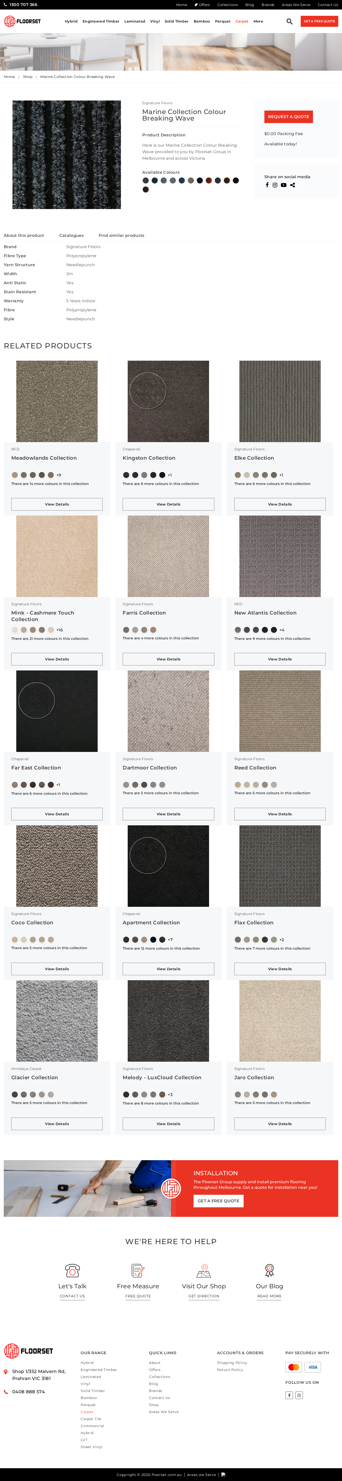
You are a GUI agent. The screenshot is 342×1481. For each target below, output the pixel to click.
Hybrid (71, 21)
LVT (84, 1440)
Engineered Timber (101, 21)
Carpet (242, 21)
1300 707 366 (23, 4)
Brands (268, 5)
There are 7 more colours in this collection (272, 948)
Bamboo (202, 21)
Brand (10, 246)
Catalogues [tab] (71, 235)
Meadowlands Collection (44, 458)
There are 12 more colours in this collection (161, 948)
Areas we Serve (201, 1474)
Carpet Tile (91, 1419)
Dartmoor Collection (150, 768)
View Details (57, 504)
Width (10, 273)
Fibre (9, 310)
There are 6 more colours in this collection (161, 483)
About (155, 1362)
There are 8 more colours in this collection (161, 1103)
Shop (27, 76)
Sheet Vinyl (91, 1447)
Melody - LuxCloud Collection (162, 1077)
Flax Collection (254, 923)
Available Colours (161, 172)
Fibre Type (15, 255)
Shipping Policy (232, 1362)
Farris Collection (144, 613)
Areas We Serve (296, 5)
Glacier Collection (34, 1077)
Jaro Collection (254, 1077)
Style (9, 319)
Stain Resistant (20, 291)
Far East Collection (36, 768)
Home (181, 5)
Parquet (223, 21)
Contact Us (328, 5)
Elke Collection (254, 458)
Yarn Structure (19, 264)
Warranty (14, 301)
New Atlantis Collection (265, 613)
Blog (249, 5)
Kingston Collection (149, 458)
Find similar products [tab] (121, 235)
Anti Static (15, 282)
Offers (204, 5)
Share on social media (287, 177)
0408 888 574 (28, 1392)
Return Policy (230, 1369)
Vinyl (155, 21)
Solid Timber (177, 21)
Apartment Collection (151, 923)
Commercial (92, 1426)
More (258, 21)
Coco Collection (32, 923)
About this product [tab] (24, 235)
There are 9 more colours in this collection (272, 638)
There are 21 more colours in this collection (50, 638)
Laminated (134, 21)
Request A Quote (288, 116)
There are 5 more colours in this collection (161, 793)
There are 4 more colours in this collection (161, 638)
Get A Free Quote (319, 21)
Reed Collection (255, 768)
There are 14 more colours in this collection (50, 483)
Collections (228, 5)
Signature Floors (157, 103)
